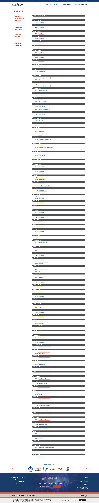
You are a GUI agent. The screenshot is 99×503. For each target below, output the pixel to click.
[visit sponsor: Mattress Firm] (60, 469)
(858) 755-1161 (15, 479)
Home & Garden (18, 34)
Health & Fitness (18, 29)
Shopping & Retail (18, 45)
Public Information (81, 4)
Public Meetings (18, 43)
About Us (48, 4)
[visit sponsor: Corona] (53, 469)
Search (81, 1)
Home (86, 477)
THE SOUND (74, 1)
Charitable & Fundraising (20, 25)
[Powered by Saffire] (85, 496)
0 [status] (84, 1)
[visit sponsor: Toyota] (68, 469)
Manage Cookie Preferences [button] (66, 500)
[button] (12, 468)
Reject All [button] (75, 500)
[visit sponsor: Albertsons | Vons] (30, 469)
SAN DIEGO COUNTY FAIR (64, 1)
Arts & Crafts (18, 20)
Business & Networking (20, 22)
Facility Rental (66, 4)
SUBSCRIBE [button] (57, 486)
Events (56, 4)
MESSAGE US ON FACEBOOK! (19, 477)
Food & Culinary (18, 27)
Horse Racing (18, 36)
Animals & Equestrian (19, 18)
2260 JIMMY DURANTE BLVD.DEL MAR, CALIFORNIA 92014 (18, 482)
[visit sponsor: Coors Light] (45, 469)
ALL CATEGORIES (18, 16)
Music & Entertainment (20, 41)
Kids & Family (17, 38)
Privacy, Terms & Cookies (82, 487)
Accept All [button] (82, 500)
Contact (86, 484)
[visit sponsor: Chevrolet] (38, 469)
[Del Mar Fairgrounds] (18, 5)
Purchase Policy (84, 488)
